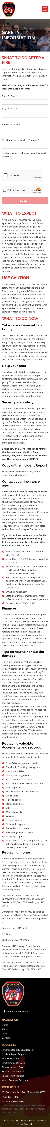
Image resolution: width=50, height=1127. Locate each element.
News (5, 1033)
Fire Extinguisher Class (13, 1062)
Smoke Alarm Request (13, 1071)
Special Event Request (13, 1075)
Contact (6, 1037)
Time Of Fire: (9, 109)
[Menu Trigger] (45, 9)
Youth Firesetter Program (15, 1080)
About (5, 1029)
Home (5, 1024)
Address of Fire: (11, 124)
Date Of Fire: (9, 96)
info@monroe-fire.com (13, 1101)
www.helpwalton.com (16, 591)
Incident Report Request (14, 1054)
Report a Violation (11, 1058)
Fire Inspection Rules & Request (17, 1049)
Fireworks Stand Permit (13, 1067)
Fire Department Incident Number (20, 140)
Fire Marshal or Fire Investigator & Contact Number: (24, 155)
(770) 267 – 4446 (10, 1096)
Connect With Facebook (18, 1011)
